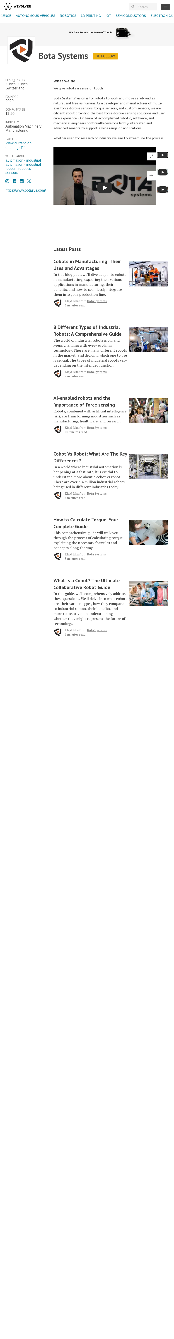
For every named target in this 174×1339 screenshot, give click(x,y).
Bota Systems (97, 301)
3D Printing (91, 15)
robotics (68, 15)
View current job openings (18, 145)
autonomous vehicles (35, 15)
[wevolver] (17, 6)
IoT (108, 15)
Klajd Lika (72, 301)
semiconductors (131, 15)
